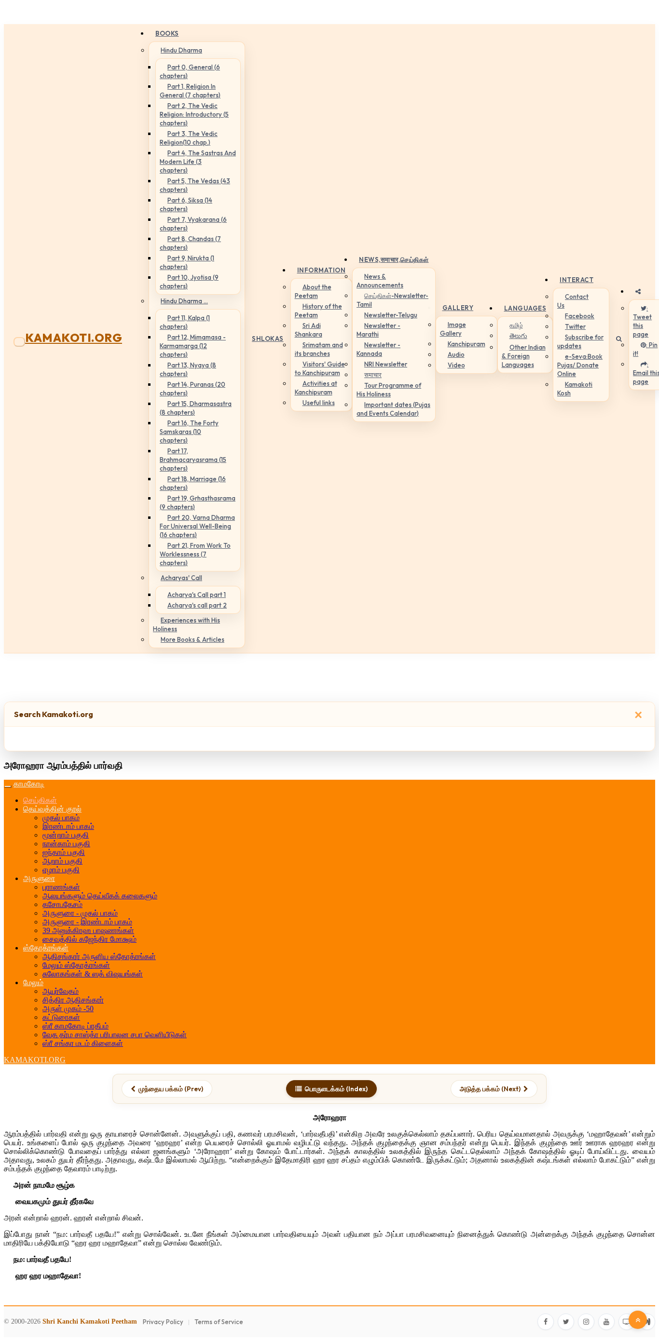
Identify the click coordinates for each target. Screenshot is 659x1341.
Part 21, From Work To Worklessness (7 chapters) (195, 554)
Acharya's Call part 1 (196, 594)
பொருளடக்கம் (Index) (336, 1088)
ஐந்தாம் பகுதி (63, 852)
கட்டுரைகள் (61, 1017)
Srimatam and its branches (319, 349)
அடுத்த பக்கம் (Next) (490, 1088)
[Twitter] (566, 1322)
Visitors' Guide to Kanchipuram (320, 368)
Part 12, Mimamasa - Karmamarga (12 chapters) (193, 345)
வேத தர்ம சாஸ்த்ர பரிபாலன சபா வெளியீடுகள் (114, 1034)
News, (394, 259)
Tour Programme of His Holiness (389, 389)
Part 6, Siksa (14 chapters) (186, 204)
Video (456, 365)
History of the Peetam (318, 310)
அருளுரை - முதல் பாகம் (80, 913)
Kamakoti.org (73, 337)
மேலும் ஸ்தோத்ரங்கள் (76, 965)
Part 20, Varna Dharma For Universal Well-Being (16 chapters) (197, 526)
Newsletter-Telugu (390, 315)
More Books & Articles (192, 639)
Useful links (318, 402)
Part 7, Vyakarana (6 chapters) (193, 224)
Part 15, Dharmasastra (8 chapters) (196, 408)
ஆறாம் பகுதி (62, 861)
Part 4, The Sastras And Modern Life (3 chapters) (198, 161)
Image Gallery (453, 329)
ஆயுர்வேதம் (60, 991)
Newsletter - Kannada (378, 349)
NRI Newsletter (385, 364)
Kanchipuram (466, 344)
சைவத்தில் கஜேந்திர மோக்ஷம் (89, 939)
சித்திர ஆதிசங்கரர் (73, 1000)
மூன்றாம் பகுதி (65, 835)
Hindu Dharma (181, 50)
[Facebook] (545, 1322)
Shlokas (268, 338)
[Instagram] (586, 1322)
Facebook (579, 316)
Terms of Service (218, 1322)
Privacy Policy (163, 1322)
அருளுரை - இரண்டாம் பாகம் (87, 922)
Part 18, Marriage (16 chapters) (193, 483)
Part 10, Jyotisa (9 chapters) (189, 281)
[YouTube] (606, 1322)
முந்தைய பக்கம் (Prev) (170, 1088)
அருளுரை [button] (39, 878)
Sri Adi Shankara (308, 330)
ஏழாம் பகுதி (61, 870)
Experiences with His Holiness (186, 624)
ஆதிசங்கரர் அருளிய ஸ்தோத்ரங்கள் (99, 956)
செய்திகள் (40, 800)
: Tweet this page (642, 321)
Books (167, 33)
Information (321, 270)
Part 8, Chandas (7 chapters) (190, 243)
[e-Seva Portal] (647, 1322)
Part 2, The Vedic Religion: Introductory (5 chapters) (194, 114)
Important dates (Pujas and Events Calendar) (393, 409)
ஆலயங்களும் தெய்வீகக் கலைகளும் (99, 896)
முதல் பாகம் (61, 817)
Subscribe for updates (580, 341)
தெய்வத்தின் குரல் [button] (52, 809)
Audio (456, 354)
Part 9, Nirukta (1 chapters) (187, 262)
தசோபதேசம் (62, 904)
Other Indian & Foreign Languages (524, 355)
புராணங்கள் (61, 887)
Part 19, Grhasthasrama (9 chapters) (197, 502)
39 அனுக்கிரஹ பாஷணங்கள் (88, 930)
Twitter (575, 326)
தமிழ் (516, 325)
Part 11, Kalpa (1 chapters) (185, 322)
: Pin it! (645, 349)
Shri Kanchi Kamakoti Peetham (89, 1321)
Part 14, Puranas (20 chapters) (192, 388)
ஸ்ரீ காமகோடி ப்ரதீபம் (75, 1026)
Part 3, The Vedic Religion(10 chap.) (189, 138)
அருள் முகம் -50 (68, 1008)
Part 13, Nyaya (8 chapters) (188, 369)
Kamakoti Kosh (574, 388)
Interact (576, 280)
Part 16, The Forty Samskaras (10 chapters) (189, 431)
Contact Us (573, 301)
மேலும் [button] (33, 982)
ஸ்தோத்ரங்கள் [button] (46, 948)
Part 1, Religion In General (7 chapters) (190, 90)
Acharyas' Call (181, 578)
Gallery (458, 308)
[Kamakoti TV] (626, 1322)
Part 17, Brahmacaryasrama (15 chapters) (193, 459)
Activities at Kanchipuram (316, 387)
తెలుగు (518, 335)
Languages (525, 308)
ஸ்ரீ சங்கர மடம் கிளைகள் (82, 1043)
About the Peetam (313, 291)
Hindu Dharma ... (184, 301)
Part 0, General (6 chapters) (190, 71)
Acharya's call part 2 (197, 605)
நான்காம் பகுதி (66, 844)
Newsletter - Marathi (378, 330)
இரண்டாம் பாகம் (68, 826)
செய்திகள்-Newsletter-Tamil (392, 300)
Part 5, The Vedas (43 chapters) (195, 185)
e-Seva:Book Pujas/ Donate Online (580, 365)
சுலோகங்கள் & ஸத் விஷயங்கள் (92, 974)
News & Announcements (380, 280)
